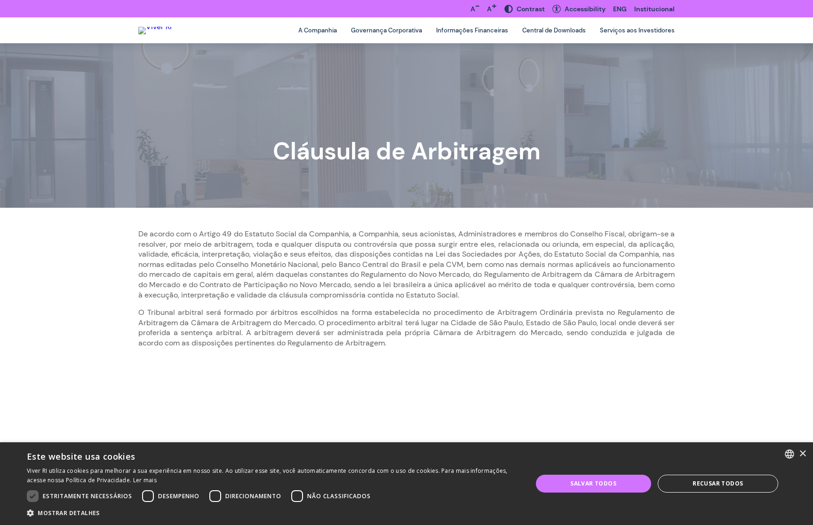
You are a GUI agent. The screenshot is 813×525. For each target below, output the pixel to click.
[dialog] (406, 483)
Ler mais (145, 480)
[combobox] (789, 454)
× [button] (802, 453)
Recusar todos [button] (718, 483)
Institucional (654, 9)
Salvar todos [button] (593, 483)
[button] (272, 512)
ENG (620, 9)
